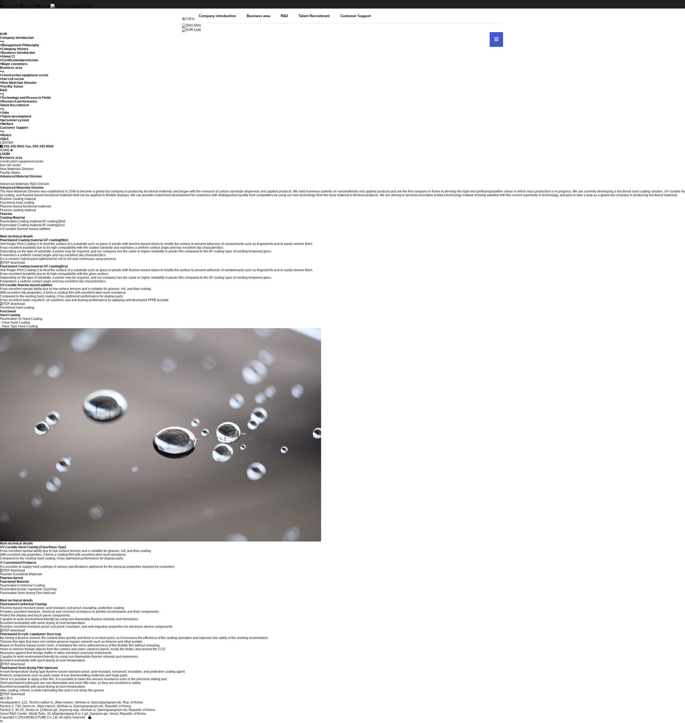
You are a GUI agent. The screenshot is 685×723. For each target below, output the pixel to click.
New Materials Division (16, 169)
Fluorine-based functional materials (25, 206)
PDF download (13, 262)
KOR (197, 30)
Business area (258, 16)
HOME (5, 150)
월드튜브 (188, 19)
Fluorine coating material (18, 199)
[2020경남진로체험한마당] (71, 6)
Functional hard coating (17, 203)
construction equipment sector (22, 161)
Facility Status (10, 173)
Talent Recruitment (314, 16)
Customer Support (355, 16)
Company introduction (217, 16)
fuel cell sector (10, 165)
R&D (284, 16)
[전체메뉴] (496, 39)
